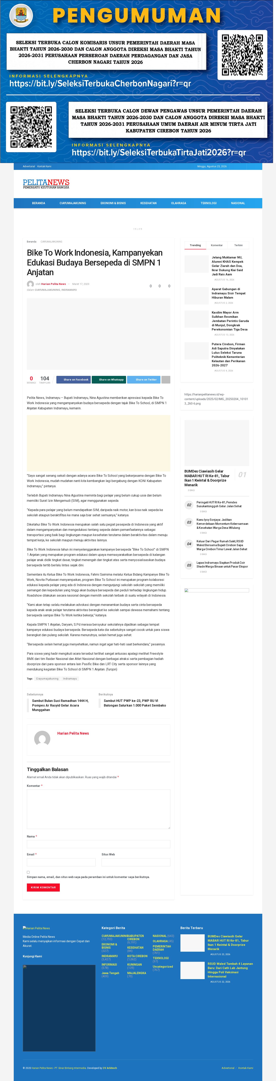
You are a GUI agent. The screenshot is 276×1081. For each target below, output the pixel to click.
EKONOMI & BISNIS (113, 203)
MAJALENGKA (136, 973)
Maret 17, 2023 (80, 283)
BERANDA (38, 203)
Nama (32, 836)
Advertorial (29, 166)
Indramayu (70, 678)
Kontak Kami (44, 166)
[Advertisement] (98, 443)
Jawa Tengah (110, 973)
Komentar (35, 786)
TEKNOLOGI (209, 203)
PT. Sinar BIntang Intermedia (70, 1068)
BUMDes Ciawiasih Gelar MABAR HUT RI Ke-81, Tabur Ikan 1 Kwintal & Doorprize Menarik (207, 478)
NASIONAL (238, 203)
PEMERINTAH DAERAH (162, 948)
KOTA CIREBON (137, 956)
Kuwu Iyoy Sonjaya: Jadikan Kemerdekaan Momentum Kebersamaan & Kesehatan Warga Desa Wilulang (222, 523)
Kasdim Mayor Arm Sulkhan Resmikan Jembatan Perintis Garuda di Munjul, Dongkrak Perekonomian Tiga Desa (230, 321)
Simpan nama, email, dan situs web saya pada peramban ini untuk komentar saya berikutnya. (88, 877)
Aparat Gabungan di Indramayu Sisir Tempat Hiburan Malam (228, 293)
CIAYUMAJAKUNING (73, 203)
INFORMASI (109, 964)
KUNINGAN (134, 964)
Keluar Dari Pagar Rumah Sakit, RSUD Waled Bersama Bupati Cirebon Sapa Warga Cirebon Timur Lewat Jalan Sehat (222, 545)
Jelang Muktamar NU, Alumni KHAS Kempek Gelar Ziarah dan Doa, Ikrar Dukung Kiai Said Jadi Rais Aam (227, 266)
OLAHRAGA (178, 203)
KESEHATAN (148, 203)
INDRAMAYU (69, 289)
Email (32, 854)
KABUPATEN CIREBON (135, 937)
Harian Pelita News (53, 283)
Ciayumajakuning (47, 678)
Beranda (31, 241)
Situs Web (108, 854)
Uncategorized (163, 966)
